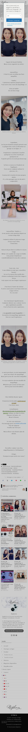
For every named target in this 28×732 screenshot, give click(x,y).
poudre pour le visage (7, 468)
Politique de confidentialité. (14, 719)
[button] (3, 480)
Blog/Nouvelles (8, 666)
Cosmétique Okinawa (17, 469)
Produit (5, 652)
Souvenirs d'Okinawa (7, 473)
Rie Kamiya (16, 473)
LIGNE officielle (20, 423)
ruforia (15, 468)
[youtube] (16, 635)
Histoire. (6, 660)
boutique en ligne (16, 717)
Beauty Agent (7, 669)
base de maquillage (6, 469)
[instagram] (12, 635)
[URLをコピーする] (25, 480)
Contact (5, 672)
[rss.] (16, 715)
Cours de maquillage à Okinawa (9, 471)
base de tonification (16, 466)
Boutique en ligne (8, 649)
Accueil (5, 646)
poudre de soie (6, 466)
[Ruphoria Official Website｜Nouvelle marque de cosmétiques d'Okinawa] (5, 2)
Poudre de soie (8, 654)
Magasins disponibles (10, 663)
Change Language (14, 20)
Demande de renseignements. (14, 724)
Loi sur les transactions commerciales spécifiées (11, 722)
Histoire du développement (14, 630)
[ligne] (14, 635)
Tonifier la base (8, 657)
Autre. (4, 464)
